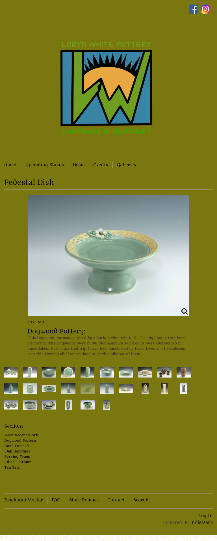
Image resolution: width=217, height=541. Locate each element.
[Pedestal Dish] (108, 255)
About (10, 165)
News (78, 165)
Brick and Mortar (23, 500)
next (41, 322)
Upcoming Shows (44, 165)
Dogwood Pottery (20, 440)
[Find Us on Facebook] (195, 9)
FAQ (56, 500)
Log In (205, 516)
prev (31, 322)
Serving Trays (17, 456)
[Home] (108, 84)
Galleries (126, 165)
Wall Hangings (17, 451)
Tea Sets (12, 467)
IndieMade (201, 522)
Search (141, 500)
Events (100, 165)
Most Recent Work (21, 435)
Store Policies (84, 500)
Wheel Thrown (17, 462)
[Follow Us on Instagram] (207, 9)
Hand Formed (16, 446)
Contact (116, 500)
